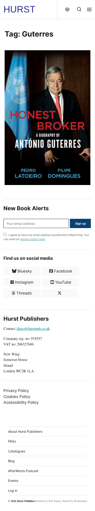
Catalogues (16, 451)
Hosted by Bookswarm (74, 501)
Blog (11, 461)
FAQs (12, 441)
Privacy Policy (16, 390)
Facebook (62, 271)
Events (13, 481)
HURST (19, 9)
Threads (23, 293)
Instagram (23, 282)
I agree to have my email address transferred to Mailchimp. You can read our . (46, 237)
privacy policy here (32, 239)
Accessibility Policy (21, 402)
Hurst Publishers (26, 501)
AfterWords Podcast (23, 471)
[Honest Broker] (47, 117)
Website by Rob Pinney (48, 501)
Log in (12, 490)
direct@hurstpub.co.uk (33, 328)
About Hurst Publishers (25, 431)
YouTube (62, 282)
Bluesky (24, 271)
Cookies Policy (16, 396)
